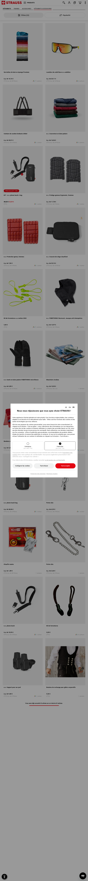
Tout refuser (44, 466)
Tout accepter (65, 466)
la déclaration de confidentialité (55, 460)
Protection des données (38, 474)
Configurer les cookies (22, 466)
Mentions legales (52, 474)
